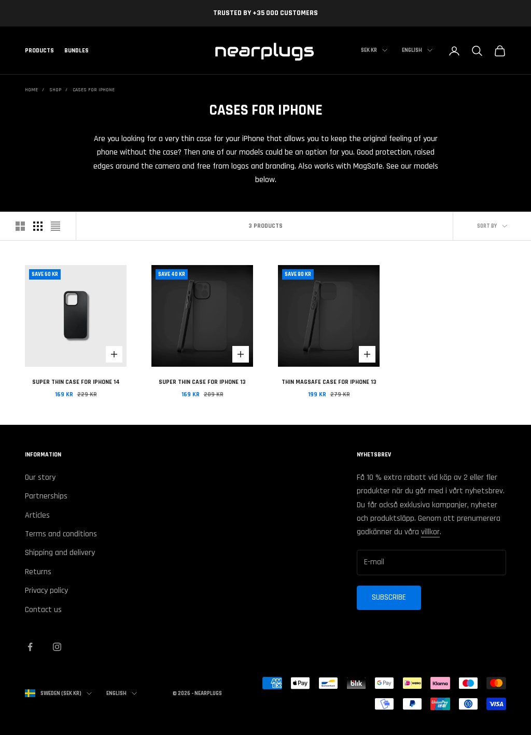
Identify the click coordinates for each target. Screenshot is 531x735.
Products (39, 50)
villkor (430, 531)
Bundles (76, 50)
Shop (55, 90)
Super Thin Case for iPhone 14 (76, 382)
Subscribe (389, 597)
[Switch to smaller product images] (38, 226)
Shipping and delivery (60, 552)
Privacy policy (46, 590)
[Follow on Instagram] (57, 647)
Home (31, 90)
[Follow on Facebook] (30, 647)
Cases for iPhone (94, 90)
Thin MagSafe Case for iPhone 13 (329, 382)
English (412, 50)
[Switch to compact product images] (55, 226)
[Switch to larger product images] (20, 226)
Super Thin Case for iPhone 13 (202, 382)
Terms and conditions (61, 534)
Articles (37, 515)
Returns (38, 571)
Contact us (43, 609)
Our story (40, 477)
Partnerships (46, 496)
